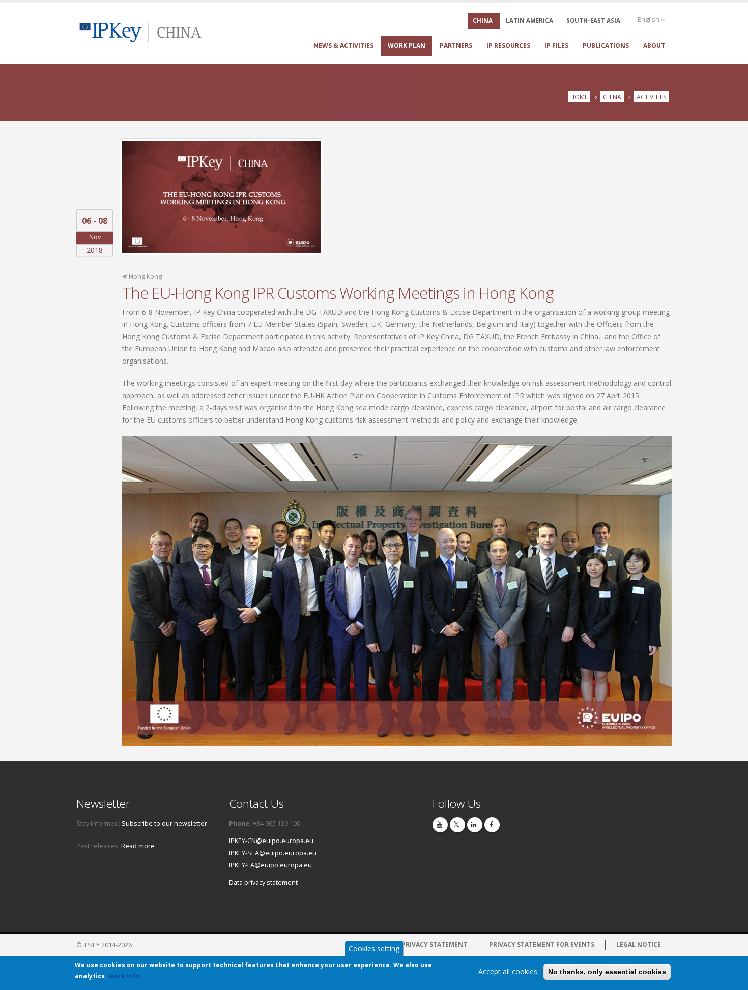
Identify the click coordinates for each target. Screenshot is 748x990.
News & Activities (343, 45)
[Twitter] (457, 824)
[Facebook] (492, 824)
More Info (124, 976)
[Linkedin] (474, 824)
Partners (456, 45)
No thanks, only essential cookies (607, 972)
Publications (606, 45)
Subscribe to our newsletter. (165, 823)
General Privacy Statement (419, 944)
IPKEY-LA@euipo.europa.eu (270, 865)
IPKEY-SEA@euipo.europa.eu (273, 853)
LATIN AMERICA (529, 20)
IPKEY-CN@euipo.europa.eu (271, 840)
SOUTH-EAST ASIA (593, 20)
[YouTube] (440, 824)
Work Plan (406, 45)
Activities (652, 97)
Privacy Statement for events (541, 944)
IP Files (556, 45)
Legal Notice (638, 944)
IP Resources (508, 45)
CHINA (483, 20)
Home (579, 97)
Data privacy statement (263, 882)
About (654, 45)
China (612, 97)
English (649, 19)
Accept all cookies (507, 971)
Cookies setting (374, 948)
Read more (138, 846)
